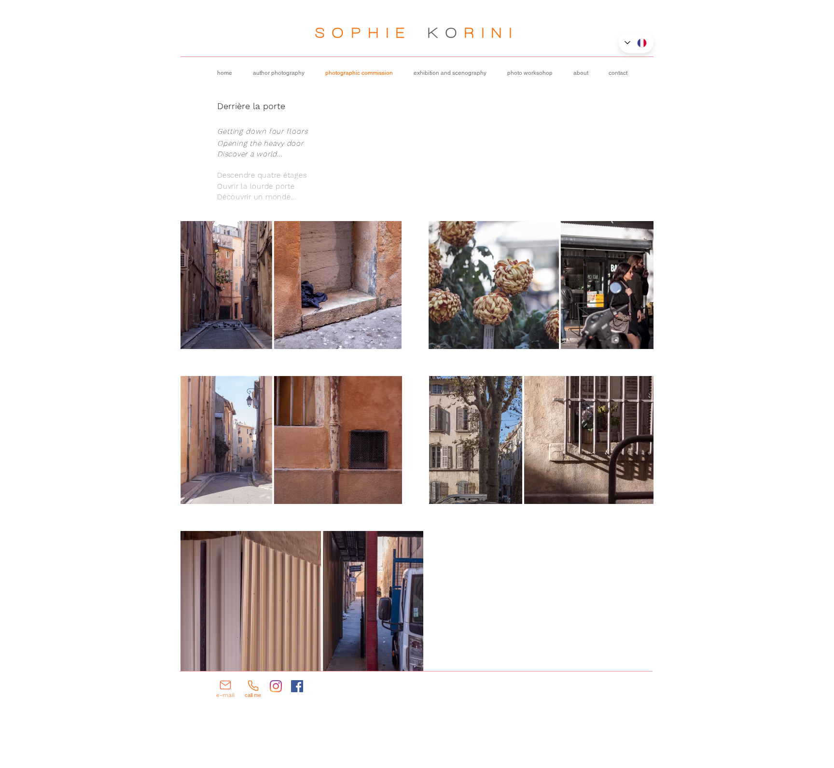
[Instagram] (276, 686)
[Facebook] (297, 686)
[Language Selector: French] (636, 42)
